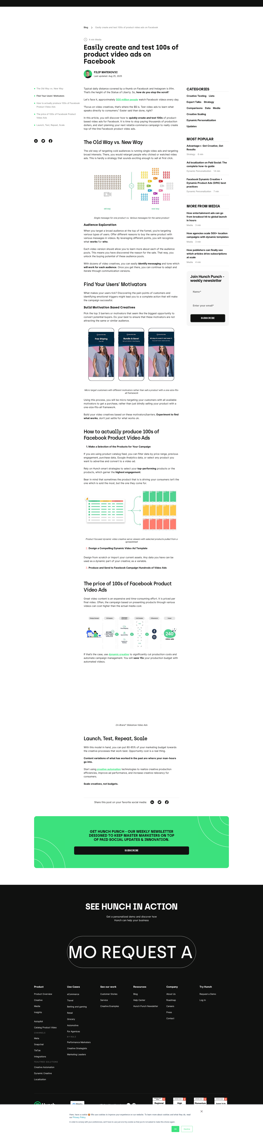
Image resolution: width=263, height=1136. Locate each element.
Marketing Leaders (76, 1054)
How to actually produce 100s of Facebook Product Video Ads (58, 105)
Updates (192, 126)
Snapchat (39, 1044)
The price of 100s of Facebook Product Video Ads (56, 116)
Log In (203, 1000)
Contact (170, 1018)
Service (104, 1000)
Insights (38, 1012)
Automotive (72, 1025)
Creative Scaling (196, 114)
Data (207, 108)
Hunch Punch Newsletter (145, 1006)
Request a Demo (208, 994)
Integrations (40, 1056)
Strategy (209, 101)
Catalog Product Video (45, 1027)
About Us (170, 994)
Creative (38, 1000)
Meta (36, 1038)
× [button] (201, 1110)
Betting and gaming (77, 1006)
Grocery (71, 1019)
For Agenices (73, 1031)
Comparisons (195, 108)
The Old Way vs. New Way (50, 88)
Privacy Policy (79, 1117)
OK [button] (175, 1129)
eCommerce (73, 994)
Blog (86, 27)
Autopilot (38, 1021)
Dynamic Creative (43, 1073)
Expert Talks (194, 101)
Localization (40, 1079)
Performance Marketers (79, 1042)
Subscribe (131, 850)
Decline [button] (187, 1129)
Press (169, 1012)
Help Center (139, 1000)
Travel (70, 1000)
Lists (211, 95)
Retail (70, 1013)
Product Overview (43, 994)
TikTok (37, 1050)
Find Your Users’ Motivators (50, 95)
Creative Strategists (77, 1048)
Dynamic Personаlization (201, 120)
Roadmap (171, 1000)
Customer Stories (108, 994)
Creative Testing (196, 95)
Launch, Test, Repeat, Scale (51, 125)
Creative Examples (109, 1006)
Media (216, 108)
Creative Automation (44, 1067)
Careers (170, 1006)
